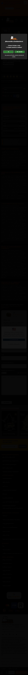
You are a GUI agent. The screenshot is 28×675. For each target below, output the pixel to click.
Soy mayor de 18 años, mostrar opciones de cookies (14, 55)
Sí (8, 51)
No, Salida (19, 51)
